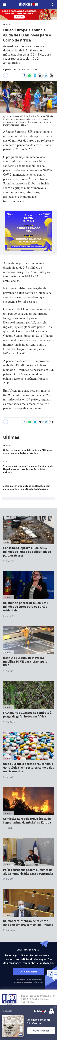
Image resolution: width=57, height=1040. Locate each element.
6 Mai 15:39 (8, 776)
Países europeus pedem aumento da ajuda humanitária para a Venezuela (28, 871)
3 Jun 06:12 (8, 828)
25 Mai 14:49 (9, 930)
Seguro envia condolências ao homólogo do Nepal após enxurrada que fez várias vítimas (28, 469)
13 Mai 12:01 (9, 561)
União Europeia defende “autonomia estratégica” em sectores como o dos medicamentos (28, 767)
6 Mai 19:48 (8, 615)
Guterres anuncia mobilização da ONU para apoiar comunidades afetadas (27, 451)
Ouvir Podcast (41, 1030)
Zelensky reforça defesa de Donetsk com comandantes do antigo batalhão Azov (26, 487)
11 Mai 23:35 (9, 721)
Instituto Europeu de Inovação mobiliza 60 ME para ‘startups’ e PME (25, 661)
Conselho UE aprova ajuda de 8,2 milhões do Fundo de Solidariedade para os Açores (27, 551)
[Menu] (4, 4)
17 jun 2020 (28, 69)
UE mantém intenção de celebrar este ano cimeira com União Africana (28, 922)
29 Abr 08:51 (8, 879)
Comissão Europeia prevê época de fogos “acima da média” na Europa (27, 820)
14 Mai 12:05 (9, 670)
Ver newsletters (29, 971)
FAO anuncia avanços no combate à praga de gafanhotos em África (27, 714)
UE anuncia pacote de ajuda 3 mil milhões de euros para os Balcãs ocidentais (25, 606)
